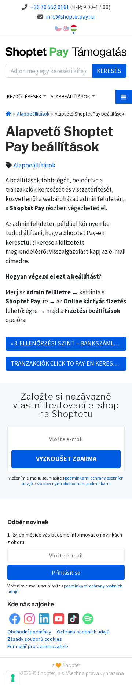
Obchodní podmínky (29, 631)
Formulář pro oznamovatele (37, 646)
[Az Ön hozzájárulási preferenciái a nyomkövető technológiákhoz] (13, 678)
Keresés (109, 71)
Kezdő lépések (24, 96)
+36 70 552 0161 (49, 7)
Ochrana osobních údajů (83, 631)
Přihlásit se (66, 572)
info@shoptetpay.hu (70, 16)
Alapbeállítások (70, 96)
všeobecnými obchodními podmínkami (74, 483)
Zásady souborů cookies (34, 639)
